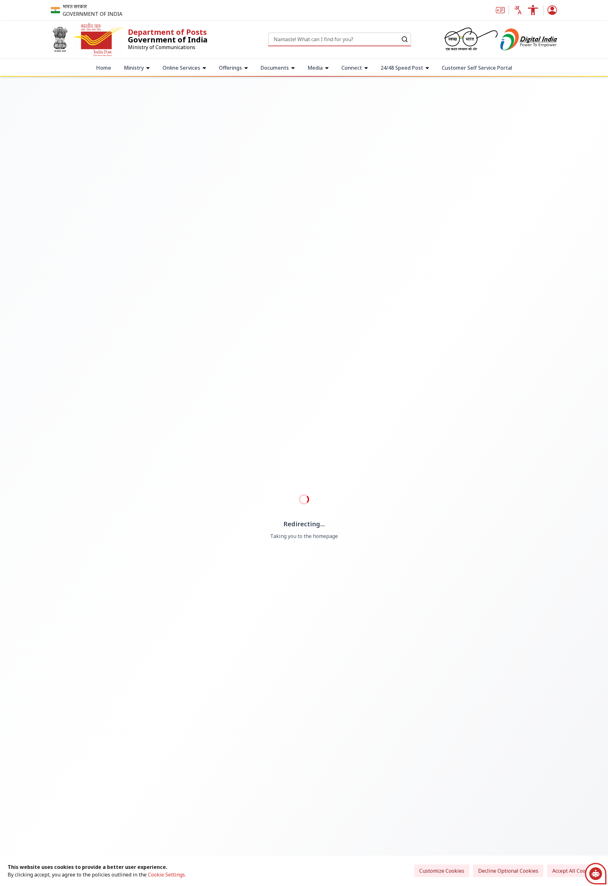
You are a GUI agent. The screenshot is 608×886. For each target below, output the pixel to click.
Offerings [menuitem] (230, 67)
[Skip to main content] (502, 10)
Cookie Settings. (167, 874)
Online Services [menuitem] (181, 67)
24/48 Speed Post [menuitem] (402, 67)
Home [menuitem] (103, 67)
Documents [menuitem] (275, 67)
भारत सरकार (75, 6)
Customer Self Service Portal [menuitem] (477, 67)
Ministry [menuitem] (134, 67)
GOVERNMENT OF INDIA (92, 13)
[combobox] (518, 10)
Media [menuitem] (315, 67)
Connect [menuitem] (351, 67)
